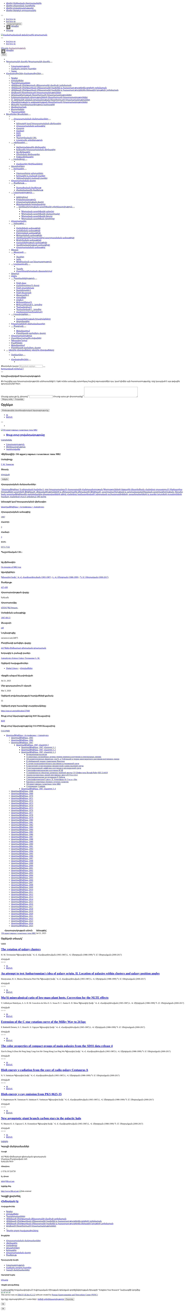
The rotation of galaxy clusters (21, 949)
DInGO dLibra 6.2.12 (26, 1295)
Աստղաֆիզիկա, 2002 (22, 870)
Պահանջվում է (24, 307)
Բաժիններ (16, 343)
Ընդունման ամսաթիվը (28, 233)
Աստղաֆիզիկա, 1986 (22, 834)
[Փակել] (2, 371)
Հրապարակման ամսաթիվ (30, 126)
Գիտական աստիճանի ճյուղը (37, 216)
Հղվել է (19, 300)
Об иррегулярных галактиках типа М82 (43, 784)
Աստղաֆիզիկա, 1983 (22, 827)
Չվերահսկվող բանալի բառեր (31, 178)
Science (15, 658)
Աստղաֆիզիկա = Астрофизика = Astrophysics (22, 507)
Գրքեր (14, 78)
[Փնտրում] (44, 366)
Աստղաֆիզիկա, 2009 (22, 887)
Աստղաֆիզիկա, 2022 (22, 918)
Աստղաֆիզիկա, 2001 (22, 868)
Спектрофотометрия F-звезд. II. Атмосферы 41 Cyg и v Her (51, 779)
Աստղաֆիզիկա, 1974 (22, 805)
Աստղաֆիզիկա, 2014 (22, 899)
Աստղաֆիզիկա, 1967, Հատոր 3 (32, 745)
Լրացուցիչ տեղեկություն (29, 140)
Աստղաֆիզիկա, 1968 (22, 791)
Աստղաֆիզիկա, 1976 (22, 810)
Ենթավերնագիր (25, 157)
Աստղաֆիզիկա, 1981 (22, 822)
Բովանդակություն (26, 199)
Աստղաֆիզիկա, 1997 (22, 858)
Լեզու (14, 276)
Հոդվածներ (17, 80)
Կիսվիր (15, 26)
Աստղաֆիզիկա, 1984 (22, 829)
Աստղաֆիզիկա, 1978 (22, 815)
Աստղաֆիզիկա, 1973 (22, 803)
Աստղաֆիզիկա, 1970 (22, 796)
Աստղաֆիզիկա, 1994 (22, 851)
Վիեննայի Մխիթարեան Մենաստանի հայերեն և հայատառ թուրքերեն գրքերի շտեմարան (59, 88)
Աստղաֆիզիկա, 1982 (22, 825)
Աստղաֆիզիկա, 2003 (22, 873)
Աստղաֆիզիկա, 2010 (22, 890)
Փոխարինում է (24, 302)
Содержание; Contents (35, 786)
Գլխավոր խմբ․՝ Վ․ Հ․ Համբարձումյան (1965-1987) (26, 577)
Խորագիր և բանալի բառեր (30, 176)
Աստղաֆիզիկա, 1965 (22, 738)
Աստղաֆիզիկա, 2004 (22, 875)
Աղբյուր (15, 273)
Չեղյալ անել (7, 399)
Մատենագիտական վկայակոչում (34, 271)
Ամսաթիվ (18, 223)
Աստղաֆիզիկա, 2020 (22, 914)
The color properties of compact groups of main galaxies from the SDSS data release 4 (57, 1046)
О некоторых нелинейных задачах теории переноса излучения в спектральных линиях (63, 757)
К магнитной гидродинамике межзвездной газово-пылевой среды (55, 766)
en (14, 19)
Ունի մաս (21, 283)
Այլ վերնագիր (23, 152)
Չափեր (20, 257)
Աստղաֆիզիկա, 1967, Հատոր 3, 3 (38, 752)
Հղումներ (21, 297)
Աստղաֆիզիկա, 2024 (22, 923)
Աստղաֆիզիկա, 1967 (22, 742)
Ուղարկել (19, 399)
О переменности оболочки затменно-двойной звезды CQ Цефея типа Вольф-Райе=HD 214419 (67, 773)
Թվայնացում (23, 331)
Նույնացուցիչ (20, 264)
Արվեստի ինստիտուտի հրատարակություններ (36, 92)
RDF (3, 721)
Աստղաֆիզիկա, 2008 (22, 885)
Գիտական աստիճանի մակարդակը (40, 214)
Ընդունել (69, 1299)
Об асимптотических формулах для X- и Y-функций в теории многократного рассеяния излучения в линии (72, 759)
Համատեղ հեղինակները (29, 164)
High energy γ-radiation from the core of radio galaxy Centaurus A (44, 1070)
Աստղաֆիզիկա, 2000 (22, 866)
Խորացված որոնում (12, 369)
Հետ (4, 55)
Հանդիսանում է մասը (27, 285)
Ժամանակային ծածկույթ (29, 190)
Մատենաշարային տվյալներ (26, 338)
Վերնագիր (19, 142)
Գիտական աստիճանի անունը (37, 211)
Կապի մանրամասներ (18, 1270)
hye (7, 19)
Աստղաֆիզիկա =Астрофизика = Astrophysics (27, 735)
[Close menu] (2, 37)
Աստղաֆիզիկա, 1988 (22, 839)
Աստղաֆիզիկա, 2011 (22, 892)
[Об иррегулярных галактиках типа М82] (19, 430)
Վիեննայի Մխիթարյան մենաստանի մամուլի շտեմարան (41, 85)
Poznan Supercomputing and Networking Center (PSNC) (75, 1295)
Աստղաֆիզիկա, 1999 (22, 863)
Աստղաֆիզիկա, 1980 (22, 820)
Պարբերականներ (20, 83)
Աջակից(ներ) (18, 166)
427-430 (4, 587)
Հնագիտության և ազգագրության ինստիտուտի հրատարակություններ (49, 102)
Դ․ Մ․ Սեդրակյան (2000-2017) (94, 577)
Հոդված (5, 475)
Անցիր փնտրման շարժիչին (20, 6)
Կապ (14, 71)
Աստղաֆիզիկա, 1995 (22, 853)
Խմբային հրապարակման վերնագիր (35, 149)
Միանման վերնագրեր (28, 154)
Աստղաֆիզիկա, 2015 (22, 902)
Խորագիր (19, 169)
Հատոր (20, 128)
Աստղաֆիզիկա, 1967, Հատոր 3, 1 (38, 747)
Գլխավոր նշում (19, 340)
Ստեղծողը (19, 159)
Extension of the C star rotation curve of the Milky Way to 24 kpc (43, 1021)
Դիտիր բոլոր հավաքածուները (22, 1231)
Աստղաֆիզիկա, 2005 (22, 878)
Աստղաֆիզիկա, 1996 (22, 856)
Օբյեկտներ (17, 355)
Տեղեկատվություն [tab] (15, 447)
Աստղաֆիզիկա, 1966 (22, 740)
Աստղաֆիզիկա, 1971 (22, 798)
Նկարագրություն (20, 66)
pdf (2, 628)
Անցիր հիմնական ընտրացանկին (24, 3)
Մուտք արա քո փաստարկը (68, 396)
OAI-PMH (5, 731)
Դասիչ (19, 269)
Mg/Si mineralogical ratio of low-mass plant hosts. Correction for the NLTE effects (54, 997)
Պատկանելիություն (24, 278)
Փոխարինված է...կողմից (29, 305)
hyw (11, 19)
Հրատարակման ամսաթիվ (30, 247)
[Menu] (2, 15)
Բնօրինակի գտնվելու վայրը (31, 333)
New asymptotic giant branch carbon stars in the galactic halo (41, 1118)
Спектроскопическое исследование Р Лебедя (45, 777)
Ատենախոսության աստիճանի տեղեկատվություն (45, 207)
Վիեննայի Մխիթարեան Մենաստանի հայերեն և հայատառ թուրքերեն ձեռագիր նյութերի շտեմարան (64, 90)
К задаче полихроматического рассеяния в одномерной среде (52, 763)
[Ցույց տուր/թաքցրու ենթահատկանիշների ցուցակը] (12, 119)
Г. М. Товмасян (7, 464)
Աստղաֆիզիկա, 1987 (22, 837)
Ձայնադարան (18, 107)
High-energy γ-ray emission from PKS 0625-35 (31, 1094)
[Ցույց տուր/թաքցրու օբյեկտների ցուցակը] (51, 62)
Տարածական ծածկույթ (28, 188)
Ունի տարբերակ (25, 288)
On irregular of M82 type (11, 567)
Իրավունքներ (21, 314)
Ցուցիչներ (11, 114)
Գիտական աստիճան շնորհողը (38, 219)
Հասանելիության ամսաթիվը (31, 242)
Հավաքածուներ (15, 73)
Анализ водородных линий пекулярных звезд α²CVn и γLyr (52, 775)
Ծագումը (18, 326)
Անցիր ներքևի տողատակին (21, 10)
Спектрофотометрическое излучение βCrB (44, 770)
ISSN (18, 133)
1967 (3, 517)
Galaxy (22, 658)
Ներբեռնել (6, 440)
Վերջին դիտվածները (20, 350)
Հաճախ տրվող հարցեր (23, 69)
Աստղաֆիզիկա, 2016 (22, 904)
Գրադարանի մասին (17, 61)
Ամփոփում (22, 197)
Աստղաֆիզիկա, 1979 (22, 817)
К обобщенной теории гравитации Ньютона (45, 761)
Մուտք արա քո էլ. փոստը (15, 396)
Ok (3, 1304)
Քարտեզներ (17, 109)
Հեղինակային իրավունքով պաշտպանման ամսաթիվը (45, 238)
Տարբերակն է (23, 290)
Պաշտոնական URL (26, 138)
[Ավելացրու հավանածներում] (2, 962)
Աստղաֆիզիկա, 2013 (22, 897)
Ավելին (4, 1141)
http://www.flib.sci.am (10, 1191)
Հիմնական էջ (9, 1201)
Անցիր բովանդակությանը (20, 8)
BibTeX (9, 417)
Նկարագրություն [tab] (15, 444)
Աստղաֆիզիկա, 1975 (22, 808)
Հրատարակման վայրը (23, 180)
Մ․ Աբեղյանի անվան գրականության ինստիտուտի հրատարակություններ (50, 100)
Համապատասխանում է (29, 312)
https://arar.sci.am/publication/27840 (15, 711)
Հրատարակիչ (18, 221)
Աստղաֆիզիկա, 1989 (22, 841)
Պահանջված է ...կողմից (28, 309)
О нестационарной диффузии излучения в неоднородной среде (53, 768)
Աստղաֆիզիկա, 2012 (22, 894)
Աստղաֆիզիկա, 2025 (22, 926)
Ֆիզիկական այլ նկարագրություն (34, 262)
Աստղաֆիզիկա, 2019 (22, 911)
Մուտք (9, 30)
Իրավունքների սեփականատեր (28, 324)
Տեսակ (14, 250)
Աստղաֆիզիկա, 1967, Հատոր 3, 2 (38, 750)
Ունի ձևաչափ (23, 293)
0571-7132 (5, 547)
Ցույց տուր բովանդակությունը (25, 435)
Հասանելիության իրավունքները (33, 319)
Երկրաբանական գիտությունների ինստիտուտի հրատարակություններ (49, 97)
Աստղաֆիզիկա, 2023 (22, 921)
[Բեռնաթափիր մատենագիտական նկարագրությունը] (5, 962)
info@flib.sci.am (7, 1181)
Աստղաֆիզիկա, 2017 (22, 906)
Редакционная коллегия (36, 754)
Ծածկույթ (19, 183)
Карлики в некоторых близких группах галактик (47, 782)
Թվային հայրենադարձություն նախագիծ (33, 104)
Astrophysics (6, 658)
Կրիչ (18, 259)
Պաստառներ (18, 112)
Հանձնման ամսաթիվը (28, 230)
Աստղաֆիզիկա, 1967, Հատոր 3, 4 (38, 789)
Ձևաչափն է (22, 295)
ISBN (18, 135)
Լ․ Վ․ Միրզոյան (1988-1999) (65, 577)
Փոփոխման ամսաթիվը (28, 240)
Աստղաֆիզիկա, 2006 (22, 880)
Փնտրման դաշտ (10, 366)
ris (7, 415)
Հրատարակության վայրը (30, 202)
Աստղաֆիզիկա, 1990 (22, 844)
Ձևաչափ (18, 252)
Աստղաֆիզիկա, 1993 (22, 849)
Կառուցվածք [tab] (13, 449)
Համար (20, 131)
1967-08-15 (5, 618)
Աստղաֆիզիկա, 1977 (22, 813)
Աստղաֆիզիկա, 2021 (22, 916)
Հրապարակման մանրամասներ (31, 119)
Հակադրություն (14, 24)
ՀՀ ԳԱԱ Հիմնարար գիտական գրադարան (23, 648)
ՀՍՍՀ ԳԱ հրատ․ (9, 608)
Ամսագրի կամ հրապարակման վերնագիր (38, 123)
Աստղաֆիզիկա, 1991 (22, 846)
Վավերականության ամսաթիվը (33, 245)
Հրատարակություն (21, 336)
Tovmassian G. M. (32, 658)
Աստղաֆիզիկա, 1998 (22, 861)
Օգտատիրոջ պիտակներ (29, 173)
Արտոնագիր (22, 321)
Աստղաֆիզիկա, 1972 (22, 801)
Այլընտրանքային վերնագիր (31, 147)
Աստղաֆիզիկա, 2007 (22, 882)
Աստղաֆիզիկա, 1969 (22, 793)
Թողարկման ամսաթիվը (29, 235)
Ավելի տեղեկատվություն (51, 1299)
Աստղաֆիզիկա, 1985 (22, 832)
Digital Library (12, 668)
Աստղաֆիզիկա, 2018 (22, 909)
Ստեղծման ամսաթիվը (28, 228)
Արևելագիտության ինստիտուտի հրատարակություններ (41, 95)
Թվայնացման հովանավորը (31, 204)
